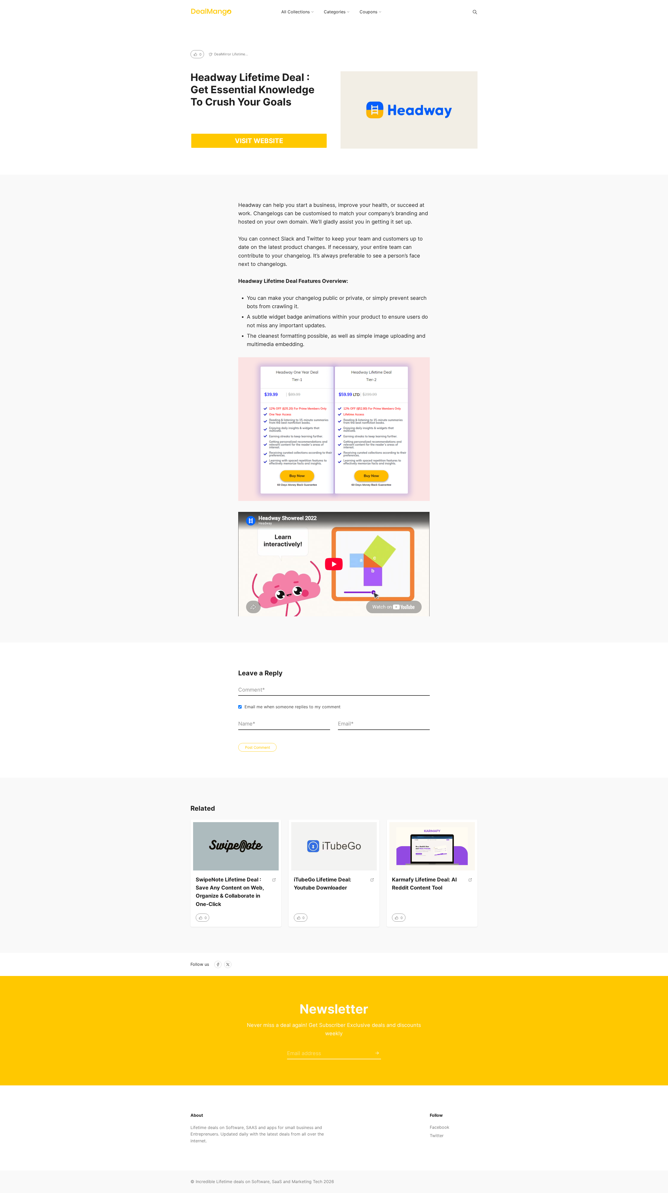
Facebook (439, 1127)
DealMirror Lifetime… (231, 54)
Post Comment (257, 747)
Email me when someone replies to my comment (292, 706)
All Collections (295, 11)
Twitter (437, 1135)
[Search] (475, 12)
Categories (334, 11)
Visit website (259, 141)
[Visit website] (274, 894)
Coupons (368, 11)
